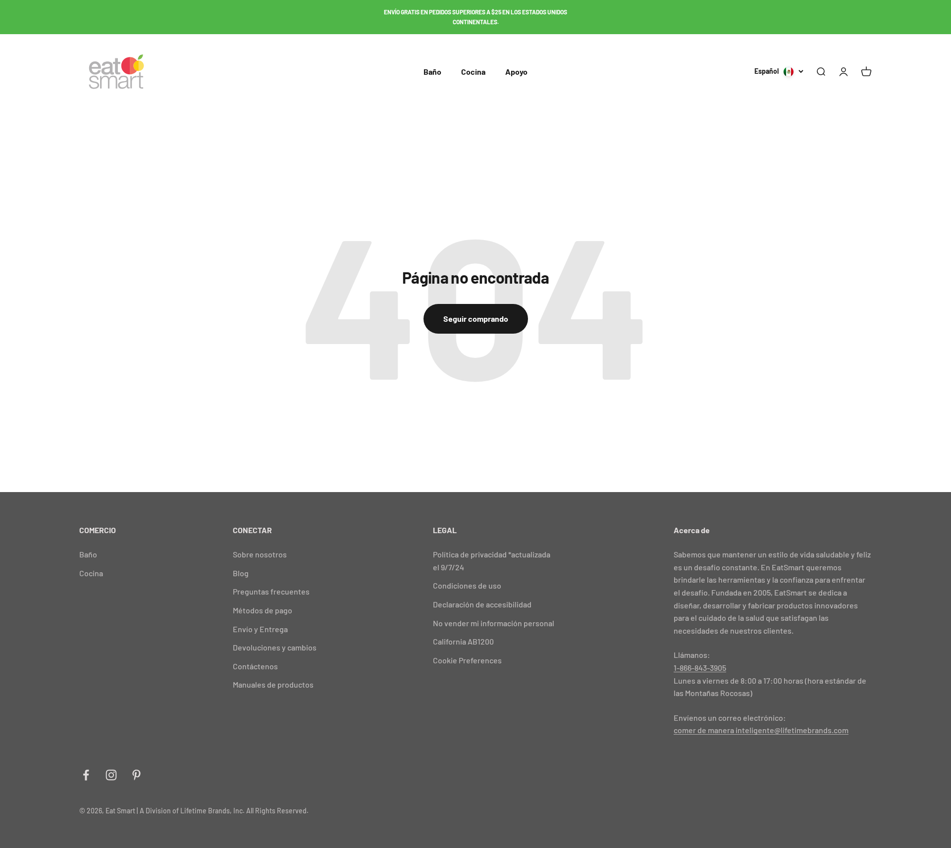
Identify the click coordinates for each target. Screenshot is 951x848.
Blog (241, 573)
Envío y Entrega (260, 629)
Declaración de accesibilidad (482, 604)
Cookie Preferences (467, 660)
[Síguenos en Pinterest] (136, 775)
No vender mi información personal (493, 623)
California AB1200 (463, 641)
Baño (432, 71)
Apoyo (516, 71)
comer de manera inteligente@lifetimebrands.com (761, 730)
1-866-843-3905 (700, 667)
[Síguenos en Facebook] (86, 775)
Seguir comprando (475, 318)
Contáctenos (255, 666)
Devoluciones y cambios (275, 647)
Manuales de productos (273, 684)
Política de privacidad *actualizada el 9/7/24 (491, 560)
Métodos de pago (262, 610)
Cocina (473, 71)
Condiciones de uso (467, 585)
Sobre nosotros (260, 554)
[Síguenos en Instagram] (111, 775)
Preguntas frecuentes (271, 591)
